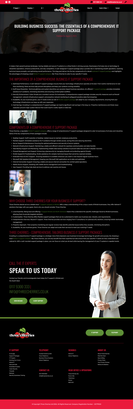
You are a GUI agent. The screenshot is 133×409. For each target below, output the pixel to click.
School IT (11, 362)
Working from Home (14, 360)
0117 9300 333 (97, 2)
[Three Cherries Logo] (21, 328)
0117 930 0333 (43, 373)
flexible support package (66, 100)
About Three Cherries (103, 353)
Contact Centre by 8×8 (45, 353)
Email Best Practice (14, 366)
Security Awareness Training (17, 375)
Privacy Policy (101, 360)
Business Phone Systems (46, 358)
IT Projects (12, 358)
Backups (11, 373)
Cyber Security (13, 369)
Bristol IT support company (42, 74)
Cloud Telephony (43, 356)
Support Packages (14, 356)
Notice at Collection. (103, 364)
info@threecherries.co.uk (114, 2)
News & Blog (101, 358)
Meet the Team (102, 356)
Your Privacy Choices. (104, 362)
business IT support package (101, 71)
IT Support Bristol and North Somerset (53, 211)
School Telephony (44, 360)
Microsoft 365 (13, 364)
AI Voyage (12, 353)
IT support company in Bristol (49, 204)
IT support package (99, 89)
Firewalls (11, 371)
